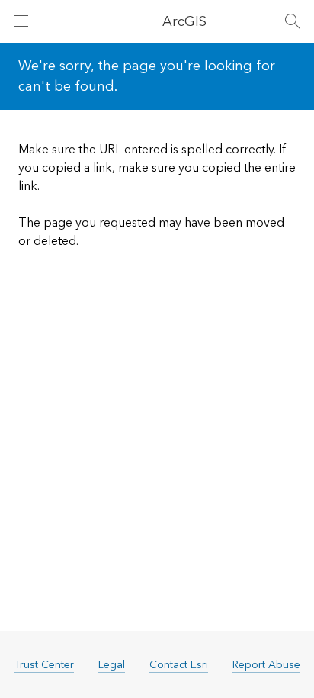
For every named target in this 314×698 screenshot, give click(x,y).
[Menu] (21, 21)
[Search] (292, 21)
